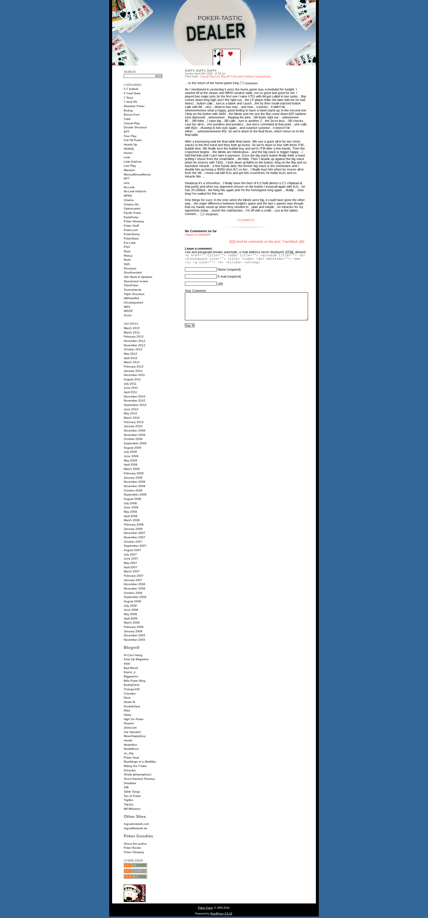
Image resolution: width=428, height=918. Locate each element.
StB (126, 787)
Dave (127, 697)
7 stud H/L (131, 101)
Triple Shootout (134, 294)
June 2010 (131, 409)
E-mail (221, 276)
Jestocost (130, 727)
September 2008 (135, 494)
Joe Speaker (132, 732)
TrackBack (293, 241)
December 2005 (134, 635)
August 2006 (132, 601)
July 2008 (130, 503)
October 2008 (133, 490)
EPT (127, 131)
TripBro (128, 800)
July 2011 (130, 383)
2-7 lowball (131, 88)
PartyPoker (131, 217)
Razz (127, 251)
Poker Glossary (134, 221)
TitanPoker (131, 285)
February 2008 (134, 524)
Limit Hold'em (133, 161)
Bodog (128, 110)
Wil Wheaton (132, 808)
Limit (127, 157)
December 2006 (134, 584)
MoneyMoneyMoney (137, 174)
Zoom (127, 315)
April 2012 (130, 358)
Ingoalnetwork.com (136, 823)
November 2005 (134, 639)
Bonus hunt (131, 114)
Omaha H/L (131, 204)
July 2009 (130, 451)
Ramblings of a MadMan (140, 761)
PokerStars (131, 238)
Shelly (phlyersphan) (137, 774)
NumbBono (131, 748)
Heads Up (130, 144)
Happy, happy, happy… (202, 70)
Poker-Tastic (220, 18)
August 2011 (132, 379)
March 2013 (132, 332)
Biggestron (131, 676)
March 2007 (132, 571)
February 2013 (134, 336)
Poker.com (131, 230)
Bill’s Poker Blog (134, 680)
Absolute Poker (134, 106)
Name (221, 269)
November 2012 (134, 345)
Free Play (130, 136)
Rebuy (128, 255)
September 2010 (135, 404)
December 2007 (134, 533)
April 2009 (130, 464)
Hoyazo (129, 723)
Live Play (130, 165)
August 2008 (132, 498)
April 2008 (130, 516)
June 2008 (131, 507)
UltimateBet (131, 298)
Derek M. (130, 702)
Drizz (127, 710)
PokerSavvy (132, 234)
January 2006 (133, 631)
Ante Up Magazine (136, 659)
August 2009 (132, 447)
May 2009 (130, 460)
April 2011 (130, 392)
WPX (127, 306)
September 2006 (135, 597)
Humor (128, 153)
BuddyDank (131, 684)
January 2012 (133, 370)
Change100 (132, 689)
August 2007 (132, 550)
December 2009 (134, 430)
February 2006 (134, 626)
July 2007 (130, 554)
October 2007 (133, 541)
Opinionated (132, 208)
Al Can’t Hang (133, 655)
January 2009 (133, 477)
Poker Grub (131, 757)
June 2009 (131, 456)
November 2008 (134, 486)
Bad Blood (131, 668)
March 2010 (132, 417)
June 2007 (131, 558)
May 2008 (130, 511)
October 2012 (133, 349)
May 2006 (130, 614)
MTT (127, 178)
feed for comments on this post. (255, 241)
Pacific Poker (132, 212)
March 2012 (132, 362)
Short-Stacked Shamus (139, 778)
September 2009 (135, 443)
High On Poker (134, 719)
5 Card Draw (132, 93)
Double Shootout (135, 127)
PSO (127, 246)
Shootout (130, 268)
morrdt (128, 740)
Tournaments (132, 289)
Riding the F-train (135, 766)
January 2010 (133, 426)
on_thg (128, 753)
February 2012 (134, 366)
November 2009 (134, 434)
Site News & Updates (138, 276)
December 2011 (134, 375)
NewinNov (130, 744)
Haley (127, 714)
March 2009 (132, 468)
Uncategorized (133, 302)
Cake (127, 118)
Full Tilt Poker (133, 140)
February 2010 (134, 422)
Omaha (129, 200)
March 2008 (132, 520)
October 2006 (133, 592)
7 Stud (128, 97)
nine (127, 182)
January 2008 (133, 528)
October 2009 (133, 439)
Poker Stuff (131, 225)
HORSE (129, 148)
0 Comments (246, 220)
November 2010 (134, 400)
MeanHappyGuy (135, 736)
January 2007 (133, 580)
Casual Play (132, 123)
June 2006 (131, 609)
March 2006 (132, 622)
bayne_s (129, 672)
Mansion (129, 170)
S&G (127, 264)
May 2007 (130, 562)
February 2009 (134, 473)
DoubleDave (132, 706)
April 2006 (130, 618)
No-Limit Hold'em (135, 191)
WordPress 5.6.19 (221, 913)
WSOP (128, 310)
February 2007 (134, 575)
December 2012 (134, 340)
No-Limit (129, 187)
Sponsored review (136, 281)
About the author (135, 843)
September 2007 (135, 545)
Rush (127, 259)
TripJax (128, 804)
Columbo (130, 693)
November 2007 (134, 537)
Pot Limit (129, 242)
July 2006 (130, 605)
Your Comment (195, 290)
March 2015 (132, 328)
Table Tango (132, 791)
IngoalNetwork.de (135, 828)
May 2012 (130, 353)
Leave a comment (197, 234)
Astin (127, 663)
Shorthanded (133, 272)
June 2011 (131, 387)
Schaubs (130, 770)
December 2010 (134, 396)
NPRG (128, 195)
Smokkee (130, 783)
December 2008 (134, 481)
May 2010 (130, 413)
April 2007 (130, 567)
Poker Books (132, 847)
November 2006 (134, 588)
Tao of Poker (132, 796)
